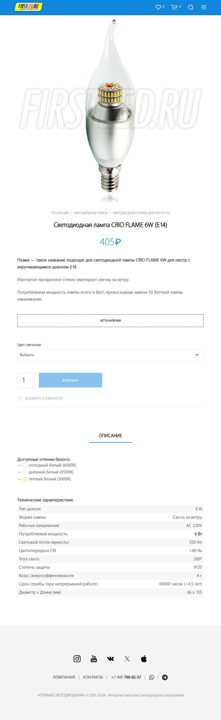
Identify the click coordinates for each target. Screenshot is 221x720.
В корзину (70, 381)
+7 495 (126, 677)
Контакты (93, 677)
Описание (110, 435)
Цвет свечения (29, 345)
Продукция (59, 213)
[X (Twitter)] (127, 658)
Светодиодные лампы (90, 213)
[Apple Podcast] (143, 658)
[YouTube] (93, 658)
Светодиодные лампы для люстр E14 (141, 213)
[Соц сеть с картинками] (77, 658)
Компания (64, 677)
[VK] (110, 658)
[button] (159, 7)
